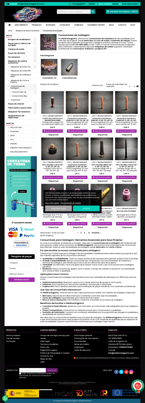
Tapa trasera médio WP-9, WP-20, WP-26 (101, 166)
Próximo (97, 232)
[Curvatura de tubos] (21, 186)
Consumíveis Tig (19, 92)
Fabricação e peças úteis (20, 107)
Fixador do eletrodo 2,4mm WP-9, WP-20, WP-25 (126, 120)
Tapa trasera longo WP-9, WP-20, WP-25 (126, 166)
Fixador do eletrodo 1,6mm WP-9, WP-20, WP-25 (77, 119)
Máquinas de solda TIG (20, 66)
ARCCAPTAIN (16, 127)
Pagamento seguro (48, 350)
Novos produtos (13, 335)
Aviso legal (45, 341)
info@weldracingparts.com (30, 4)
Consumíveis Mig (19, 96)
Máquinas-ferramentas (19, 111)
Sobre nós (44, 347)
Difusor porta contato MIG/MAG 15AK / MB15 (102, 212)
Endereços (79, 347)
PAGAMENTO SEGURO (96, 25)
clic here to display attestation (128, 358)
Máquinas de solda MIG (21, 70)
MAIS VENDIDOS (21, 25)
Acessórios (15, 100)
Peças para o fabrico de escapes (19, 44)
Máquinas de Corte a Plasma (19, 81)
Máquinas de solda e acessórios (17, 62)
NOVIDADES (50, 25)
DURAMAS (14, 131)
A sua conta (80, 330)
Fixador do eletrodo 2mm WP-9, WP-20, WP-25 (102, 119)
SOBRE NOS (78, 25)
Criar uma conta (129, 4)
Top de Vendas (13, 338)
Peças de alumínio (16, 53)
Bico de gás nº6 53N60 (126, 211)
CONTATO (122, 25)
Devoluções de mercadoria (86, 338)
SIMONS (13, 143)
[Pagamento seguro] (21, 234)
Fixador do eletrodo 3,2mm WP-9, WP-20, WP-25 (77, 167)
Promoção (11, 341)
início (9, 35)
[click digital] (72, 389)
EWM (12, 135)
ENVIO (111, 25)
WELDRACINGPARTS (19, 152)
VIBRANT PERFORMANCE (20, 147)
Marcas (10, 123)
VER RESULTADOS (21, 279)
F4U (12, 139)
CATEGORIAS (64, 25)
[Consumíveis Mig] (69, 67)
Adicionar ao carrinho (53, 131)
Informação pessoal (83, 335)
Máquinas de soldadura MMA (20, 75)
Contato (112, 330)
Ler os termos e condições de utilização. (35, 376)
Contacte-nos (46, 356)
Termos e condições (49, 344)
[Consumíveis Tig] (49, 67)
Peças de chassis (16, 104)
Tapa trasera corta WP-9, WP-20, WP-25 (52, 166)
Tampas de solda (16, 49)
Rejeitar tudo (58, 208)
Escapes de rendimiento (19, 39)
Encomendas (80, 341)
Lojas (42, 362)
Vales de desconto (82, 350)
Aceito (86, 208)
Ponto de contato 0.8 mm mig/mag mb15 (53, 119)
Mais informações (52, 203)
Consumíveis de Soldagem (17, 87)
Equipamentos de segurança (16, 116)
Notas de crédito (81, 344)
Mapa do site (46, 359)
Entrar (115, 4)
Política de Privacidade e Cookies (55, 353)
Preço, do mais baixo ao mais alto (118, 85)
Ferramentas (14, 57)
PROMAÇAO (37, 25)
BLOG (133, 25)
